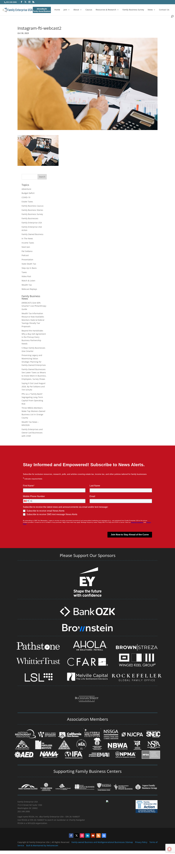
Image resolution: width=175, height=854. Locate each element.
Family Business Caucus (32, 206)
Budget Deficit (28, 193)
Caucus (88, 10)
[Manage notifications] (169, 849)
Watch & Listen (28, 280)
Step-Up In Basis (29, 268)
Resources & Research (106, 10)
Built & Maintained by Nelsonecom (42, 845)
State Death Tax (29, 263)
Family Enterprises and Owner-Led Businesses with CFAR (32, 432)
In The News (27, 238)
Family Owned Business (32, 234)
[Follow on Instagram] (82, 835)
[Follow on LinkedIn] (87, 835)
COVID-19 (26, 197)
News (150, 10)
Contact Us (164, 10)
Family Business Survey (133, 10)
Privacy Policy (141, 842)
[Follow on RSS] (98, 835)
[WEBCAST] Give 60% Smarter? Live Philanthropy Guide (34, 306)
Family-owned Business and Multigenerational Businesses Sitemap (102, 842)
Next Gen (26, 247)
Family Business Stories (32, 210)
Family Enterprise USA (32, 222)
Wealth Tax (27, 285)
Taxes (24, 272)
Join (65, 10)
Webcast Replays (29, 289)
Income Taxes (28, 242)
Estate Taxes (27, 201)
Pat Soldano (27, 251)
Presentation (27, 259)
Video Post (26, 276)
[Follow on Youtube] (93, 835)
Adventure (26, 189)
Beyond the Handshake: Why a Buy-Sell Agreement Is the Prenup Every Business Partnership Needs (34, 337)
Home (57, 10)
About (76, 10)
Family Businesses (30, 218)
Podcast (25, 255)
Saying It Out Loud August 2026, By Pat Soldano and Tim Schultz (33, 386)
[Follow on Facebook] (71, 835)
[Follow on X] (76, 835)
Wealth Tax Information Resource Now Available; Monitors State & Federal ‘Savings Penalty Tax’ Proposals (33, 320)
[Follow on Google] (104, 835)
